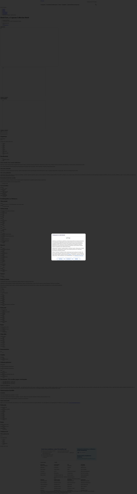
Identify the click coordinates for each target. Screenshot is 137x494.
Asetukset (68, 258)
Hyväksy (60, 258)
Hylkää (76, 258)
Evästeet (69, 254)
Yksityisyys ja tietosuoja (78, 255)
